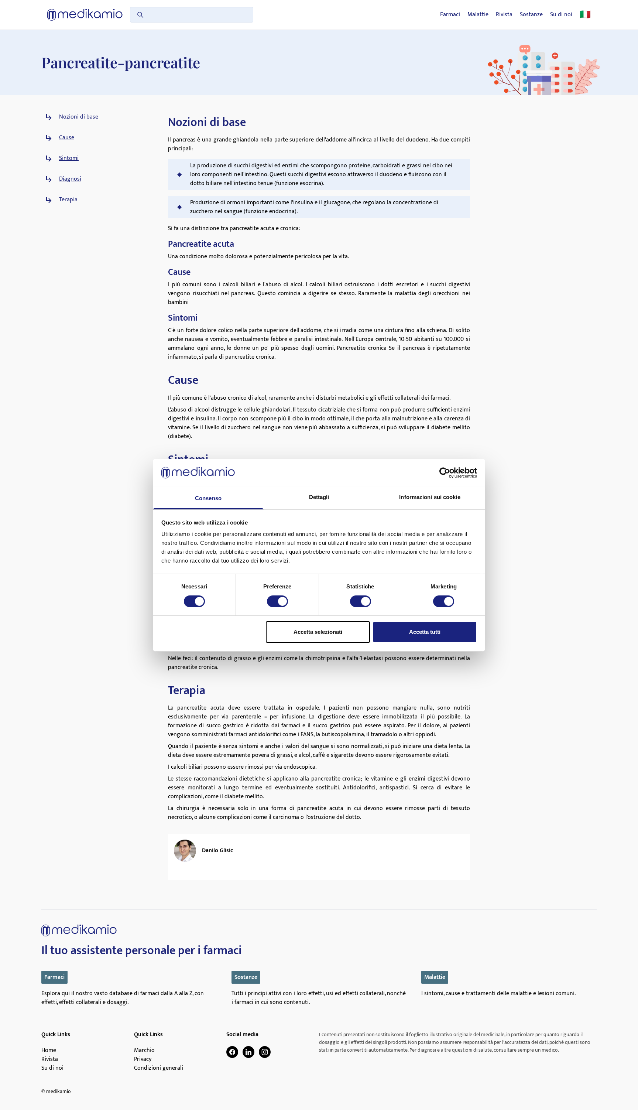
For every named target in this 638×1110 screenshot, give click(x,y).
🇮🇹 (585, 15)
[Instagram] (265, 1052)
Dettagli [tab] (319, 497)
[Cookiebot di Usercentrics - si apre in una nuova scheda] (444, 472)
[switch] (277, 601)
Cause (66, 137)
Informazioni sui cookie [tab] (429, 497)
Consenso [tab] (208, 498)
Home (48, 1050)
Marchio (144, 1050)
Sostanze (531, 14)
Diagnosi (70, 179)
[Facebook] (232, 1052)
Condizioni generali (158, 1068)
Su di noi (561, 14)
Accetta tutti (424, 632)
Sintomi (69, 158)
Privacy (142, 1059)
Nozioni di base (78, 117)
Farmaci (450, 14)
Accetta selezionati (318, 632)
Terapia (68, 199)
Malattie (477, 14)
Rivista (504, 14)
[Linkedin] (248, 1052)
